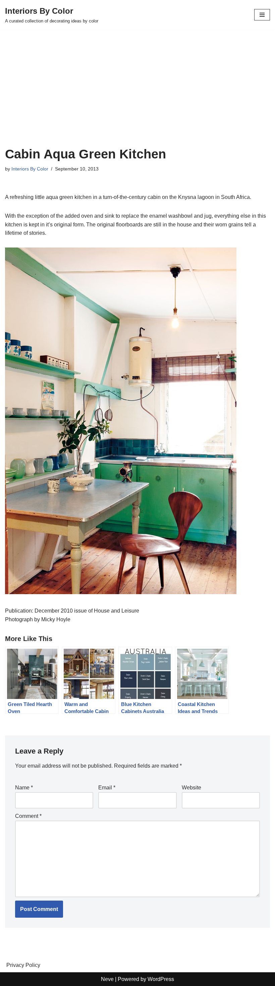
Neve (107, 979)
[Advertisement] (137, 96)
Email (106, 787)
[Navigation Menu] (262, 14)
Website (191, 787)
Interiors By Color (29, 168)
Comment (28, 816)
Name (24, 787)
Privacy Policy (23, 965)
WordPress (161, 979)
